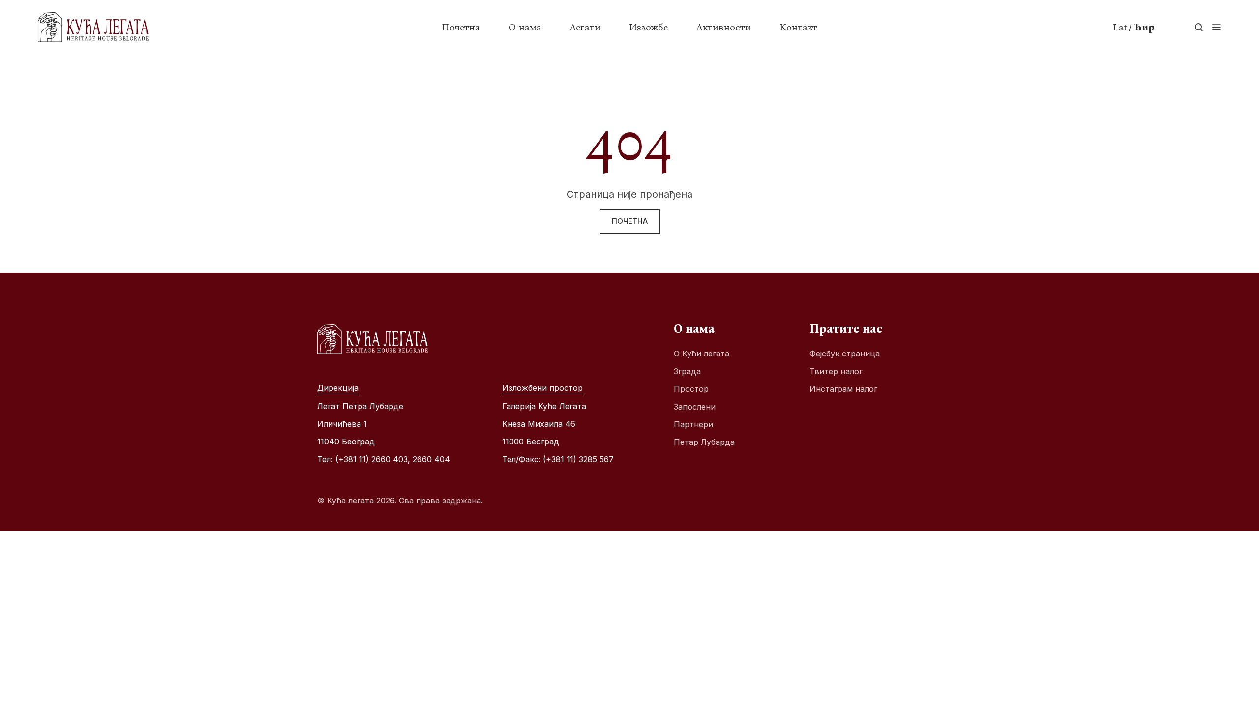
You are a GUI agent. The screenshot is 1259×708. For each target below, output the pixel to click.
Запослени (695, 407)
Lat (1120, 27)
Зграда (687, 371)
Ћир (1144, 27)
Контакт (798, 27)
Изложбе (648, 27)
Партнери (693, 424)
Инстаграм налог (843, 389)
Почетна (461, 27)
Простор (691, 389)
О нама (525, 27)
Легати (585, 27)
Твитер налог (836, 371)
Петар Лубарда (704, 442)
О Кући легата (701, 353)
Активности (723, 27)
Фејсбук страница (844, 353)
